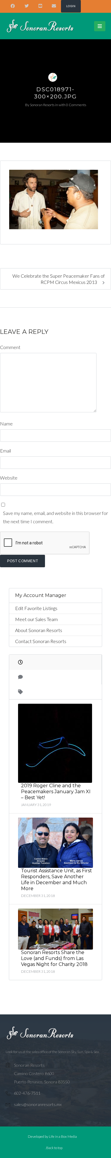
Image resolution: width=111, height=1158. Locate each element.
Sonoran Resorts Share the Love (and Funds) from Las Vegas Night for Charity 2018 (54, 958)
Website (8, 477)
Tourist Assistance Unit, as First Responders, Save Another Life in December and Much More (56, 879)
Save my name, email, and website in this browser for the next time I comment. (55, 517)
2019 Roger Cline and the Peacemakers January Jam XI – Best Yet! (56, 791)
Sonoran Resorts (42, 105)
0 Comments (76, 105)
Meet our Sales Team (36, 619)
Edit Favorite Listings (36, 608)
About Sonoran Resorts (38, 630)
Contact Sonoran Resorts (40, 641)
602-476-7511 (27, 1093)
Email (5, 450)
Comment (10, 347)
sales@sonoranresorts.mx (38, 1104)
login (70, 6)
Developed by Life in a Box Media (52, 1136)
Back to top (54, 1148)
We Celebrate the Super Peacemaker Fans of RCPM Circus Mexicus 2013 (58, 279)
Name (6, 423)
